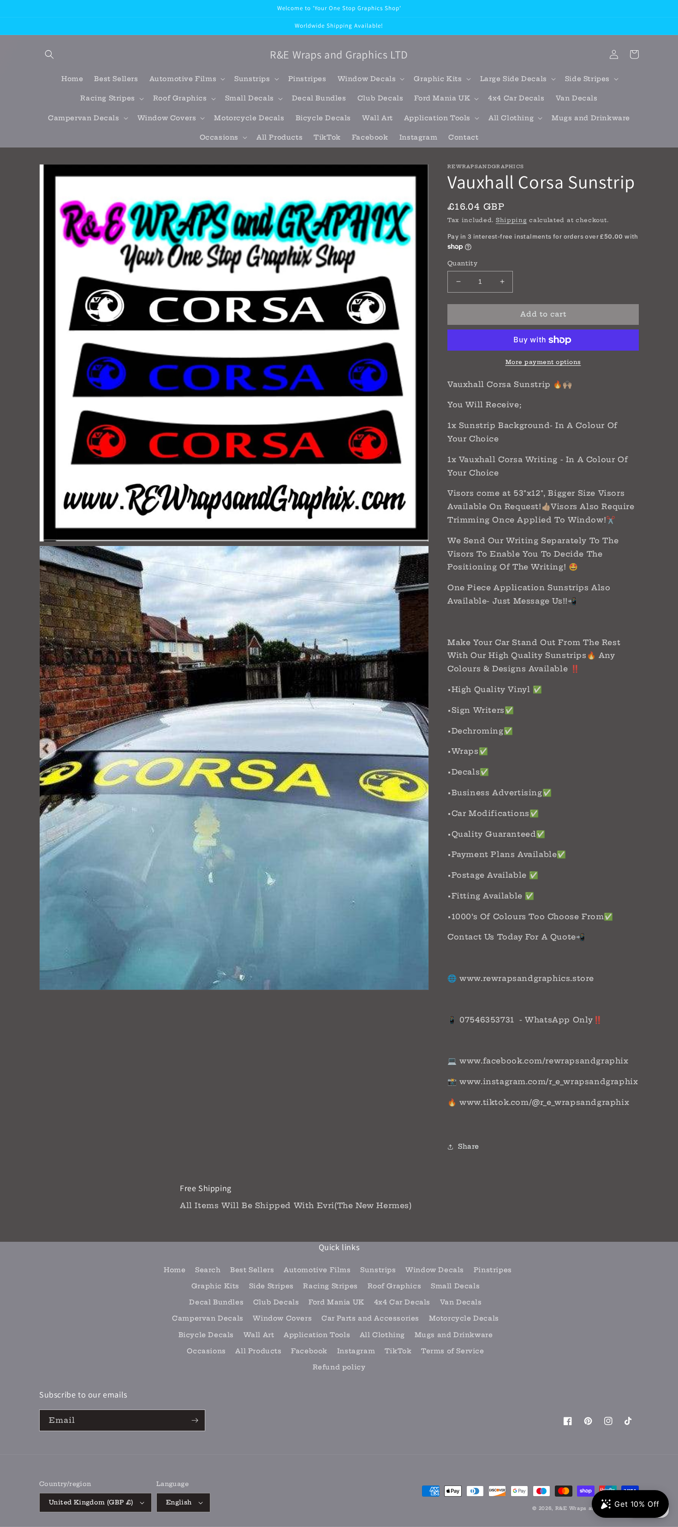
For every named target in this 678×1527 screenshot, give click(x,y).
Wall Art (259, 1335)
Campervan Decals (208, 1318)
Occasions (206, 1351)
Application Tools (317, 1335)
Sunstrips (378, 1270)
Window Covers (282, 1318)
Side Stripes (271, 1286)
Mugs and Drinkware (454, 1335)
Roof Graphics (395, 1286)
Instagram (356, 1351)
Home (174, 1270)
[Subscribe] (194, 1420)
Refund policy (339, 1367)
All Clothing (382, 1335)
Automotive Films (317, 1270)
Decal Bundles (216, 1302)
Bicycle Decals (206, 1335)
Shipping (511, 220)
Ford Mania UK (336, 1302)
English (179, 1502)
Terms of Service (452, 1351)
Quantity (462, 263)
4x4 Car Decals (402, 1302)
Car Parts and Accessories (370, 1318)
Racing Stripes (330, 1286)
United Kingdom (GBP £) (91, 1502)
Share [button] (468, 1146)
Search (208, 1270)
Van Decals (461, 1302)
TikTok (398, 1351)
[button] (49, 54)
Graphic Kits (215, 1286)
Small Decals (455, 1286)
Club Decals (276, 1302)
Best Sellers (252, 1270)
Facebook (309, 1351)
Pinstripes (493, 1270)
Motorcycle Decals (464, 1318)
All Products (258, 1351)
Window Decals (434, 1270)
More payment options (543, 361)
